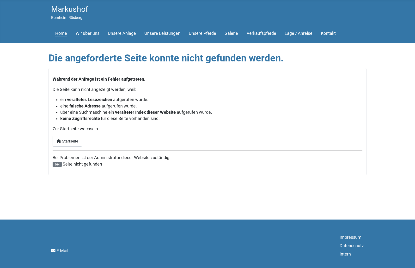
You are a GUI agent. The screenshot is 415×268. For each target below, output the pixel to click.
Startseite (69, 141)
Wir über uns (87, 33)
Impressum (350, 237)
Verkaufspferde (261, 33)
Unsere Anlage (122, 33)
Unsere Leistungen (162, 33)
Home (61, 33)
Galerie (231, 33)
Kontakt (328, 33)
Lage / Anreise (298, 33)
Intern (345, 254)
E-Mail (62, 250)
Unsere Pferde (202, 33)
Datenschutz (352, 245)
